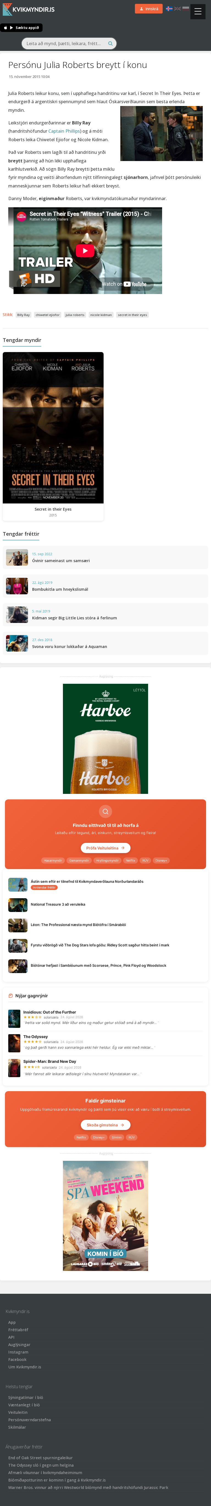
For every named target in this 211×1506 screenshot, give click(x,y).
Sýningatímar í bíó (25, 1397)
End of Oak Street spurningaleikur (40, 1457)
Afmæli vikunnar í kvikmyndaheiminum (45, 1472)
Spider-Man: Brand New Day (49, 1061)
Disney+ (161, 860)
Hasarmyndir (53, 860)
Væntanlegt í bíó (24, 1404)
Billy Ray (23, 315)
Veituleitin (17, 1412)
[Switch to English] (177, 8)
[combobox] (69, 43)
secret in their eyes (132, 315)
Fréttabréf (18, 1329)
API (11, 1337)
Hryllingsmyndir (107, 860)
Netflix (130, 860)
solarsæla (51, 1017)
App (12, 1322)
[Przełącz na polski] (185, 8)
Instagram (18, 1352)
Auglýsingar (19, 1344)
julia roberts (75, 315)
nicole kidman (101, 315)
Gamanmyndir (79, 860)
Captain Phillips (64, 131)
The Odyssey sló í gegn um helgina (41, 1465)
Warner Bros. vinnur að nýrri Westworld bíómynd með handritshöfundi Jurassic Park (88, 1487)
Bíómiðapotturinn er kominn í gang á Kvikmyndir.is (57, 1480)
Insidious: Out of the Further (49, 1012)
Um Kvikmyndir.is (24, 1366)
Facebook (17, 1359)
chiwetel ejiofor (48, 315)
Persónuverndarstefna (29, 1419)
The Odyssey (35, 1036)
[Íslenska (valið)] (169, 8)
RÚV (145, 860)
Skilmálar (17, 1427)
